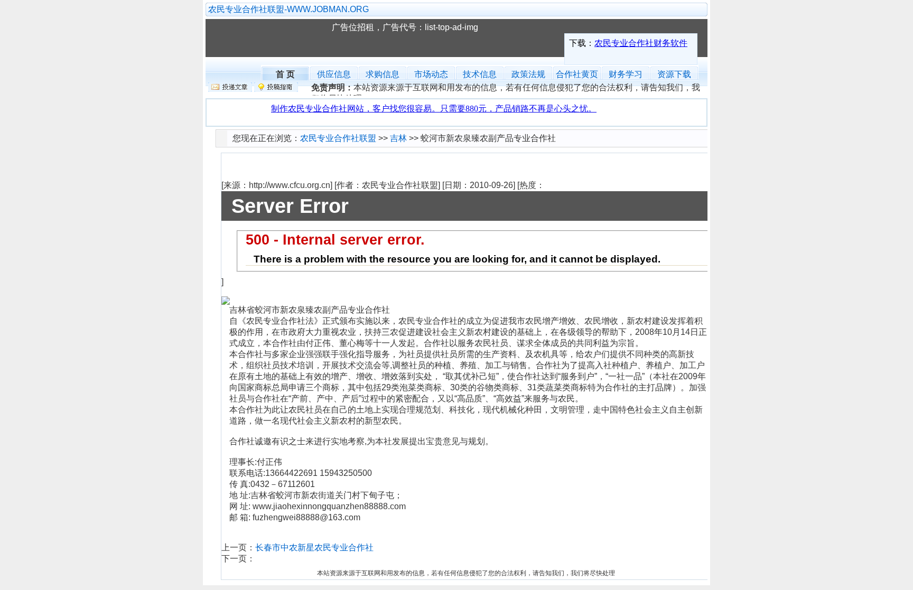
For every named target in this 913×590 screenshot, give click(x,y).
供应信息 (334, 74)
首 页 (285, 73)
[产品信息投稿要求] (276, 89)
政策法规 (528, 74)
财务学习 (625, 74)
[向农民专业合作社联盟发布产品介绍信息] (230, 89)
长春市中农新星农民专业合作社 (314, 547)
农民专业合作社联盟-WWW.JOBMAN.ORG (288, 9)
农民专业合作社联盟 (274, 38)
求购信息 (382, 74)
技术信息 (480, 74)
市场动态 (431, 74)
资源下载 (674, 74)
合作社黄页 (577, 74)
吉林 (398, 138)
